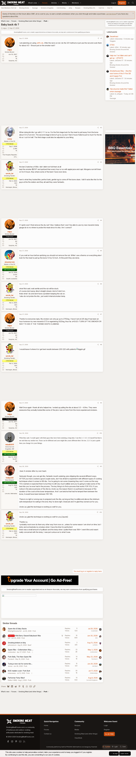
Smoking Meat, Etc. (90, 8)
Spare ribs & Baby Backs (17, 629)
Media (64, 3)
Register (107, 729)
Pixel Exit (94, 747)
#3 (101, 162)
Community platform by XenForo (65, 747)
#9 (101, 403)
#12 (101, 512)
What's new (32, 3)
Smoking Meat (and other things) (86, 734)
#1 (101, 38)
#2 (101, 127)
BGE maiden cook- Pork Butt (19, 671)
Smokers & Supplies (47, 8)
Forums (44, 3)
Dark (124, 747)
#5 (101, 250)
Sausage (35, 8)
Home (46, 725)
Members (75, 3)
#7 (101, 314)
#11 (101, 466)
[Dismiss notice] (133, 14)
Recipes (77, 8)
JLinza (10, 666)
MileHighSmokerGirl (15, 631)
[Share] (98, 38)
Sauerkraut (114, 36)
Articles (54, 3)
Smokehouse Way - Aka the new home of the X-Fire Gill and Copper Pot (120, 73)
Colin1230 (94, 631)
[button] (38, 2)
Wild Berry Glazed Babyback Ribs (28, 636)
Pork (34, 631)
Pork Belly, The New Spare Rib (19, 657)
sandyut (95, 666)
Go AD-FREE (109, 734)
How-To (109, 8)
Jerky (70, 8)
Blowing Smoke (24, 8)
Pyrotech (11, 659)
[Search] (132, 3)
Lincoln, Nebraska (11, 493)
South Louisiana (11, 278)
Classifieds (78, 738)
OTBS (112, 45)
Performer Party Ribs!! (16, 678)
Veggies (113, 41)
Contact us (47, 734)
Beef (29, 645)
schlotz (95, 645)
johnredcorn (12, 645)
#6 (101, 284)
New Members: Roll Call (8, 8)
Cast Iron (101, 8)
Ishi (9, 638)
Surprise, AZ (13, 60)
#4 (101, 220)
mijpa (5, 28)
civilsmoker (12, 652)
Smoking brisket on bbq (17, 643)
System (107, 747)
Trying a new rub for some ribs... (20, 664)
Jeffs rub (40, 43)
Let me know (111, 14)
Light (116, 747)
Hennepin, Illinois (11, 187)
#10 (101, 433)
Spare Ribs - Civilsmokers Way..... (20, 650)
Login (106, 725)
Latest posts (112, 32)
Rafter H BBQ (12, 680)
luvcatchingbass (92, 680)
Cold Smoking (61, 8)
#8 (101, 344)
